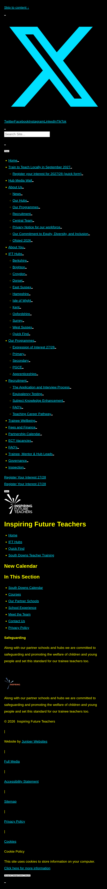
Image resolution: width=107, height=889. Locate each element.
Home (12, 535)
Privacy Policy (14, 821)
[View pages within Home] (18, 161)
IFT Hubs (15, 542)
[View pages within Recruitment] (27, 381)
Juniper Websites (34, 741)
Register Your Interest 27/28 (25, 477)
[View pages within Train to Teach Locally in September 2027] (71, 168)
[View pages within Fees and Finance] (36, 428)
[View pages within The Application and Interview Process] (70, 388)
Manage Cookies (18, 875)
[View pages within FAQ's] (22, 408)
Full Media (12, 761)
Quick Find (16, 548)
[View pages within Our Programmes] (39, 208)
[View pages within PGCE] (23, 368)
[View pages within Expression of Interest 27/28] (55, 348)
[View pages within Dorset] (23, 281)
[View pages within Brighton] (26, 268)
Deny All (27, 875)
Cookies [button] (10, 841)
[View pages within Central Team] (33, 221)
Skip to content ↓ (16, 7)
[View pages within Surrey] (23, 321)
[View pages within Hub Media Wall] (33, 181)
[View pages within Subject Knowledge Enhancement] (64, 401)
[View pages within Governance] (27, 461)
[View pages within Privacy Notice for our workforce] (61, 228)
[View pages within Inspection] (24, 468)
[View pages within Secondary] (29, 361)
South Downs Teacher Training (31, 555)
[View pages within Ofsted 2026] (32, 241)
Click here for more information (27, 868)
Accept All (8, 875)
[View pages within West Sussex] (33, 328)
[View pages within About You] (24, 248)
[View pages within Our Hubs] (28, 201)
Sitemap (10, 801)
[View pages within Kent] (20, 308)
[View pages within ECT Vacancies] (32, 441)
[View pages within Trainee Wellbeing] (36, 421)
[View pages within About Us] (23, 188)
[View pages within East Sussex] (32, 288)
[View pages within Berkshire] (27, 261)
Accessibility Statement (21, 781)
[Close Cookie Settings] (5, 882)
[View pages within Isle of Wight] (32, 301)
